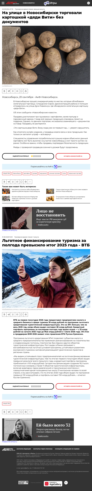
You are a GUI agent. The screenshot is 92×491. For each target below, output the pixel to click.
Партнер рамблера (36, 482)
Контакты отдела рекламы (42, 449)
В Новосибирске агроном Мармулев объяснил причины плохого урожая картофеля (25, 198)
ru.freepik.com (7, 86)
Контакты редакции (24, 449)
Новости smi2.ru (9, 230)
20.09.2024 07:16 (7, 9)
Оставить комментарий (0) (73, 156)
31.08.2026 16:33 (7, 237)
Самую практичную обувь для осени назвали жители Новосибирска (72, 190)
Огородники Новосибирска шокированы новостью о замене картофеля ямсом (70, 197)
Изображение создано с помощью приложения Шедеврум (22, 309)
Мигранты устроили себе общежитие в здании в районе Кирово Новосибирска (26, 190)
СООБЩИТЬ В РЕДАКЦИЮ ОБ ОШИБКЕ (67, 449)
